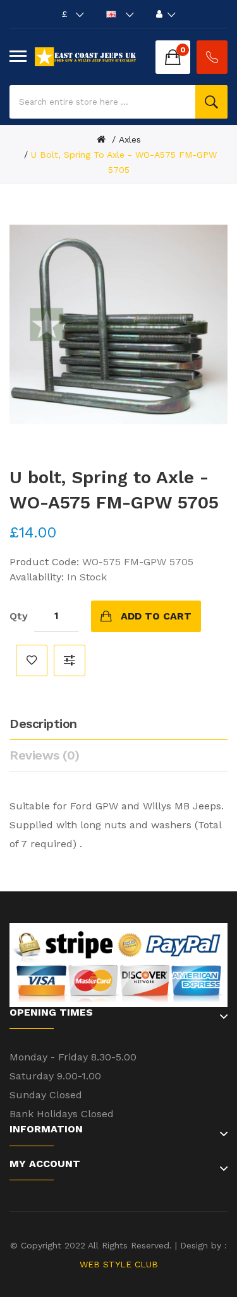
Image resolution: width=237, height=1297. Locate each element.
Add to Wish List (31, 660)
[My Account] (166, 14)
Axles (130, 139)
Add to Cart (156, 616)
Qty (18, 616)
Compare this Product (69, 660)
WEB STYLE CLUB (119, 1264)
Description (43, 723)
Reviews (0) (44, 755)
